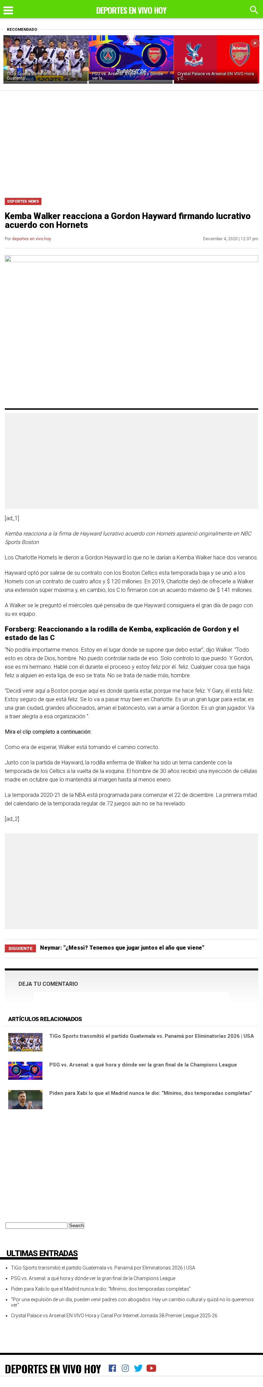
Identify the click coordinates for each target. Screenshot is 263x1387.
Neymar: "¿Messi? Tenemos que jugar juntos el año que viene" (122, 947)
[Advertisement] (131, 142)
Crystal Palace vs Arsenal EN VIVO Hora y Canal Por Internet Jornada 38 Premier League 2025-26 (114, 1315)
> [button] (254, 43)
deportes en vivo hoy (31, 238)
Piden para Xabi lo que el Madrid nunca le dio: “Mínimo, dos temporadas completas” (150, 1093)
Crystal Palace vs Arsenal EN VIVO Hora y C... (215, 76)
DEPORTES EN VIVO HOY (53, 1368)
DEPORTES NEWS (23, 201)
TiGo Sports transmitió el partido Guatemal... (39, 76)
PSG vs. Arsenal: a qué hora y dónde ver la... (127, 76)
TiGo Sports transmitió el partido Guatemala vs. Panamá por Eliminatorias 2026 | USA (151, 1036)
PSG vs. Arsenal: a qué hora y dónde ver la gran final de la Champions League (143, 1065)
